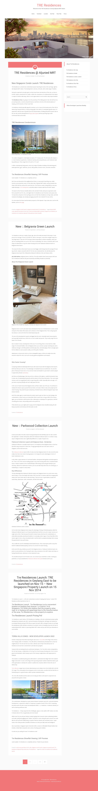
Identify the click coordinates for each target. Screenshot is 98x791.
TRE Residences (49, 5)
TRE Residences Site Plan (72, 80)
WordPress (58, 781)
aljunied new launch (19, 211)
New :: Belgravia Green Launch (35, 226)
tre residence (52, 211)
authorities (25, 372)
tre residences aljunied (22, 213)
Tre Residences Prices (71, 86)
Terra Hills (42, 639)
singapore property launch (33, 209)
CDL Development (24, 187)
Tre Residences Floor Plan (72, 83)
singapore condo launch (21, 209)
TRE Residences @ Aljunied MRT (35, 72)
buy (27, 211)
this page (22, 202)
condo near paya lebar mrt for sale (23, 747)
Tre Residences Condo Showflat (34, 213)
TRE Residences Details (71, 73)
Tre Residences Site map (72, 70)
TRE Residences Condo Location (73, 76)
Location (46, 13)
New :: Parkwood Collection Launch (35, 425)
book (25, 211)
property (42, 211)
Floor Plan (59, 13)
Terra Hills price (15, 668)
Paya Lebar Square (34, 113)
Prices (65, 13)
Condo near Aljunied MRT (34, 211)
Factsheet (39, 13)
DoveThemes (47, 781)
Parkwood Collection (18, 452)
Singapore (46, 211)
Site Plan (52, 13)
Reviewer (42, 76)
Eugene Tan (43, 593)
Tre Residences (42, 209)
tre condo (42, 749)
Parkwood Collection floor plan (35, 558)
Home (33, 13)
